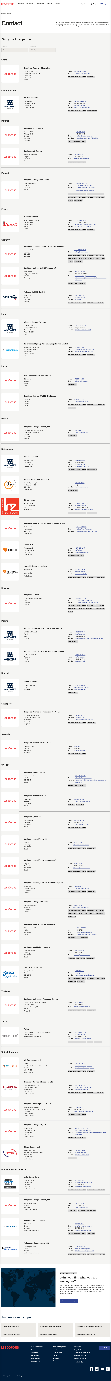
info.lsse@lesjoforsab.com (84, 529)
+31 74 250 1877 (80, 548)
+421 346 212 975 (79, 746)
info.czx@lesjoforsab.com (81, 73)
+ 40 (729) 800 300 (80, 685)
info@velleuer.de (80, 297)
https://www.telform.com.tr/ (83, 1038)
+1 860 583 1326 (80, 1246)
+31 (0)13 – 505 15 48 (81, 503)
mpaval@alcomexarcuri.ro (82, 687)
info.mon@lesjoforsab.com (81, 868)
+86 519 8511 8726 (80, 71)
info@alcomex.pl (80, 657)
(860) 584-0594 (79, 1224)
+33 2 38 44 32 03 (80, 220)
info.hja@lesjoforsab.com (81, 845)
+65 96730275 (80, 717)
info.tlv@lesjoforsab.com (81, 159)
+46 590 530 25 (78, 886)
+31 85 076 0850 (81, 527)
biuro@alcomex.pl (80, 634)
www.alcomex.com (80, 689)
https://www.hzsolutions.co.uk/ (84, 509)
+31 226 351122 (80, 460)
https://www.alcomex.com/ (82, 107)
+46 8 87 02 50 (77, 905)
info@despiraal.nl (80, 572)
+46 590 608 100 (79, 820)
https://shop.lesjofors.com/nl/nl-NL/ (86, 531)
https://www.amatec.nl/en (82, 487)
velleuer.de (78, 299)
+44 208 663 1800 (80, 1085)
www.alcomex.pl (80, 661)
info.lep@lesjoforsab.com (81, 381)
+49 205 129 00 (79, 295)
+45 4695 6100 (80, 132)
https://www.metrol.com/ (82, 1155)
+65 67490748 (80, 715)
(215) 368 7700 (79, 1180)
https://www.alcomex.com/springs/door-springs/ (89, 638)
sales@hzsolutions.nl (81, 505)
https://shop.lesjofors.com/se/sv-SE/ (86, 934)
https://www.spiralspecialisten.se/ (85, 975)
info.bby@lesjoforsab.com (84, 136)
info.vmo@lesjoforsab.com (82, 801)
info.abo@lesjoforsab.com (84, 185)
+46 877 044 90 (79, 971)
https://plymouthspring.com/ (83, 1230)
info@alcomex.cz (79, 105)
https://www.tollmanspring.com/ (84, 1251)
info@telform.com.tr (81, 1034)
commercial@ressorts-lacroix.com (85, 224)
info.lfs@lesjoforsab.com (81, 824)
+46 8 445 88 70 (79, 950)
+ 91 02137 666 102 (81, 325)
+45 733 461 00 (78, 154)
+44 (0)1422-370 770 (81, 1128)
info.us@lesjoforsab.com (81, 432)
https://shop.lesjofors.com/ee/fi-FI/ (86, 190)
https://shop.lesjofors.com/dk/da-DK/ (87, 138)
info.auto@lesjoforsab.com (83, 778)
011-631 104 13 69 (79, 430)
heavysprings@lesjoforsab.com (83, 1111)
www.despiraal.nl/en (81, 574)
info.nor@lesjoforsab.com (81, 888)
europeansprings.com (81, 1089)
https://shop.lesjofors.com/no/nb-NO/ (87, 602)
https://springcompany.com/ (83, 1186)
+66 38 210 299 (78, 1002)
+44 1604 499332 (80, 1150)
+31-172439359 (79, 483)
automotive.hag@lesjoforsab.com (85, 276)
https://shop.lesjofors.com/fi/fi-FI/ (85, 187)
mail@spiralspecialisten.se (83, 973)
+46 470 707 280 (80, 776)
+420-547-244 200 (80, 101)
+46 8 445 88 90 (81, 928)
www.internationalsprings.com (84, 351)
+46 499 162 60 (78, 864)
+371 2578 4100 (79, 379)
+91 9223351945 (80, 347)
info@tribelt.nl (79, 550)
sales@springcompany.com (83, 1182)
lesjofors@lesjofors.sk (80, 750)
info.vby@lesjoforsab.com (81, 907)
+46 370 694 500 (79, 799)
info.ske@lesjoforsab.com (84, 600)
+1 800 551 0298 (79, 1203)
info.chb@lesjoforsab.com (82, 1007)
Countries (4, 46)
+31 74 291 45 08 (80, 570)
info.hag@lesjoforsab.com (82, 252)
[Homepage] (7, 4)
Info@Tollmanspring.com (82, 1248)
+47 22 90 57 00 (81, 598)
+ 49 (80, 250)
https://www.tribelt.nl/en (82, 552)
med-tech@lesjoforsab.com (84, 719)
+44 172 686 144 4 (79, 1107)
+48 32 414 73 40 (80, 655)
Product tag (32, 46)
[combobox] (14, 50)
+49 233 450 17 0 (80, 271)
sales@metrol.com (80, 1152)
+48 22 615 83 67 (80, 632)
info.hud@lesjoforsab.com (83, 1130)
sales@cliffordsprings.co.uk (83, 1066)
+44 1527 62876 (80, 1064)
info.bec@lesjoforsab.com (83, 1087)
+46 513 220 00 (78, 842)
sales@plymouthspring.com (83, 1226)
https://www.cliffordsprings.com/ (84, 1068)
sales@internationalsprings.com (84, 349)
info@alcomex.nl (80, 464)
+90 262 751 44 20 (80, 1032)
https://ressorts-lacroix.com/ (83, 226)
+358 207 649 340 (81, 183)
